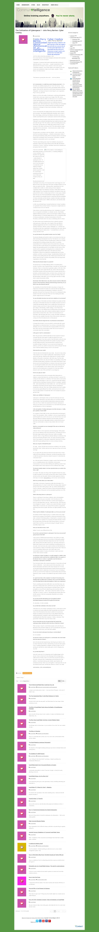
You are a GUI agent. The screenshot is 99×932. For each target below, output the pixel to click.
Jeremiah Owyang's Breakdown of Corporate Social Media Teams (44, 832)
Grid (64, 681)
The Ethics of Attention (34, 731)
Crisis (71, 48)
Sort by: (24, 681)
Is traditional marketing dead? (36, 843)
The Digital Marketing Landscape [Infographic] (40, 742)
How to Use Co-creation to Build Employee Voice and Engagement (77, 86)
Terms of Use (34, 917)
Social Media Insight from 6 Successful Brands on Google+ (42, 765)
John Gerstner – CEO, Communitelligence (42, 667)
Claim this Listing (27, 673)
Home (18, 4)
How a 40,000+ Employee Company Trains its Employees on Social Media (46, 899)
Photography (75, 39)
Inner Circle (54, 4)
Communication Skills (42, 879)
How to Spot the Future (34, 877)
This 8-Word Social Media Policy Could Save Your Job (41, 684)
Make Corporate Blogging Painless (37, 821)
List (60, 681)
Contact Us (28, 917)
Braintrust (45, 4)
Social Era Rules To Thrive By (36, 798)
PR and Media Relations (75, 62)
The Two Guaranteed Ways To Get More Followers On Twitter (44, 696)
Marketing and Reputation (43, 733)
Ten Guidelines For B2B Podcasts (36, 753)
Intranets (72, 53)
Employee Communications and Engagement (47, 687)
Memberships (25, 4)
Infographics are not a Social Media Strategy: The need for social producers (46, 866)
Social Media (37, 36)
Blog (38, 4)
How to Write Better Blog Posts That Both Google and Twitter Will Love (46, 854)
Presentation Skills (76, 41)
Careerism (72, 35)
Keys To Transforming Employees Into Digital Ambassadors (43, 809)
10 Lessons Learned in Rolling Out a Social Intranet (77, 75)
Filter (17, 681)
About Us (24, 917)
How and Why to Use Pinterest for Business (39, 888)
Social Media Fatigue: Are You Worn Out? (38, 776)
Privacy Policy (41, 917)
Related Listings (20, 677)
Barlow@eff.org (47, 477)
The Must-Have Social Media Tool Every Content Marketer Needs (44, 720)
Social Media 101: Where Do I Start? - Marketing (40, 787)
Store (33, 4)
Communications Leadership (76, 44)
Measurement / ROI (74, 60)
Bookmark (19, 673)
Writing (73, 42)
